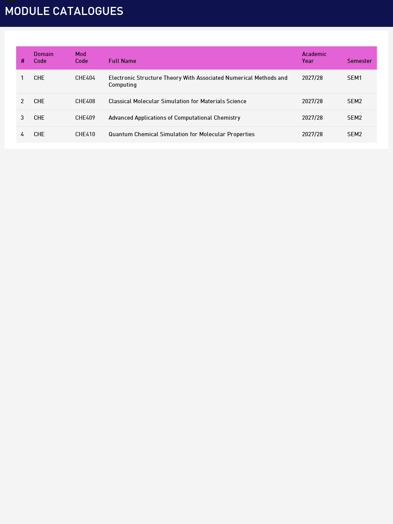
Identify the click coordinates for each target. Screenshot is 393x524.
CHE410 (85, 134)
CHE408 (85, 101)
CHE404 (85, 78)
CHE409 (85, 118)
